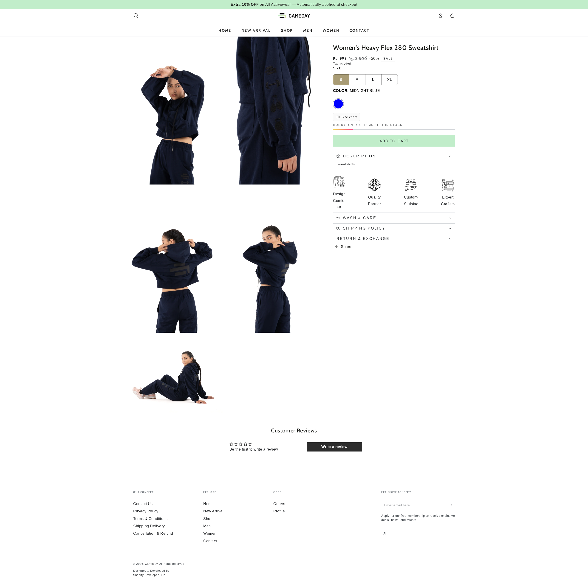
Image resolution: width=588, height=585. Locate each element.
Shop (207, 519)
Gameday (151, 563)
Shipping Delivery (149, 526)
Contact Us (143, 504)
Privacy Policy (145, 511)
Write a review (334, 447)
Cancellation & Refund (153, 533)
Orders (279, 504)
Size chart (349, 117)
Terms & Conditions (150, 519)
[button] (136, 16)
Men (207, 526)
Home (208, 504)
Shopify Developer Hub (149, 575)
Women (210, 533)
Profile (279, 511)
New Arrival (213, 511)
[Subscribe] (452, 505)
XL (389, 80)
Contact (210, 541)
